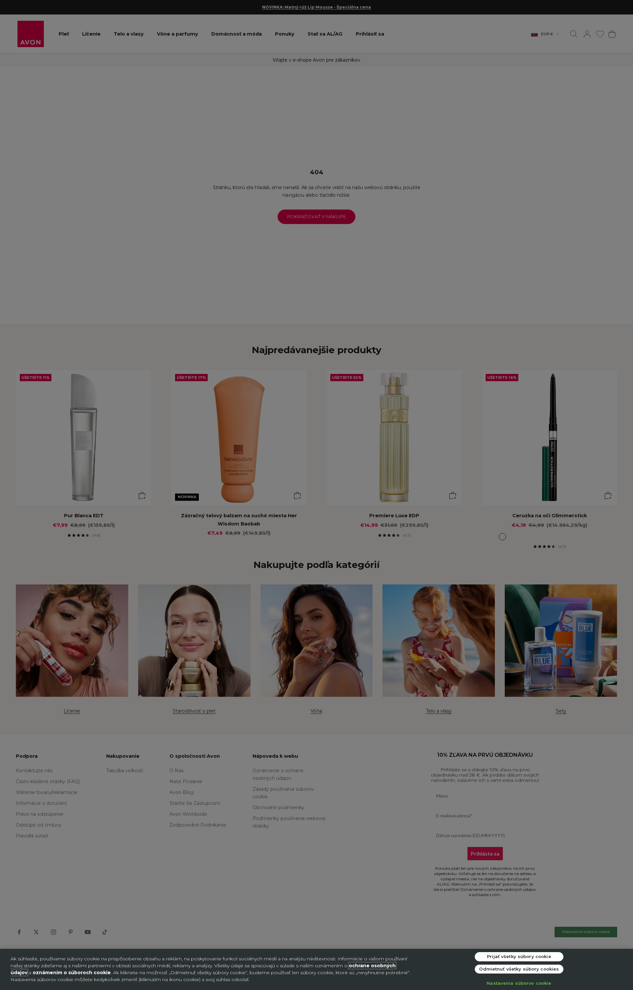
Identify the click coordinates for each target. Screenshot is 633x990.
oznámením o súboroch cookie (72, 973)
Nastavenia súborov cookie (519, 983)
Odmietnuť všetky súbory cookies (519, 969)
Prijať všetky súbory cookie (519, 956)
